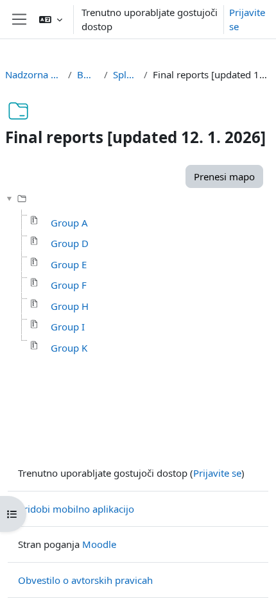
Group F (69, 284)
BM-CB (88, 74)
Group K (69, 347)
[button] (51, 19)
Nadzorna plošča (34, 74)
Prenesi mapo (224, 176)
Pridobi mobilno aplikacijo (76, 508)
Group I (68, 326)
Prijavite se (247, 19)
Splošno (126, 74)
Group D (70, 243)
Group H (70, 306)
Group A (69, 222)
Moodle (99, 544)
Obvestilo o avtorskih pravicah (85, 580)
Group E (69, 264)
